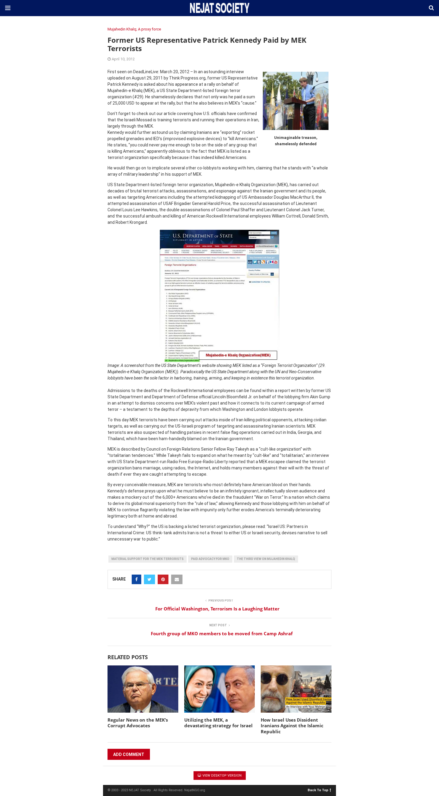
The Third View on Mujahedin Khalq (266, 559)
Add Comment (128, 754)
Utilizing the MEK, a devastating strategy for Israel (218, 723)
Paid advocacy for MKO (210, 559)
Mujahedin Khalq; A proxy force (134, 29)
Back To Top (318, 790)
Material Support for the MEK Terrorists (147, 559)
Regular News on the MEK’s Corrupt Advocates (138, 723)
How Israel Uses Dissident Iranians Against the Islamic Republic (292, 725)
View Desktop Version (222, 775)
